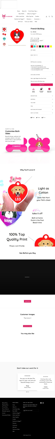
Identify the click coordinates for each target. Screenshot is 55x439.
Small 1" (41, 40)
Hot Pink (45, 46)
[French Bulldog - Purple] (10, 353)
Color (33, 44)
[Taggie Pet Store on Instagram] (43, 403)
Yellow (51, 46)
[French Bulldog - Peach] (5, 353)
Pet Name (33, 50)
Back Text (33, 55)
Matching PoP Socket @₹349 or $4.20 (39, 67)
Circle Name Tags (32, 11)
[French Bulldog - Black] (6, 353)
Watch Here (27, 301)
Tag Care (33, 102)
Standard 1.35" (35, 40)
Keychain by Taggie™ (20, 19)
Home (18, 11)
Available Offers (35, 74)
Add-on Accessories (36, 65)
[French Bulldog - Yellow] (12, 353)
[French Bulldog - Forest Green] (8, 353)
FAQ (36, 21)
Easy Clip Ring (34, 112)
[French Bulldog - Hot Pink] (9, 353)
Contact (3, 413)
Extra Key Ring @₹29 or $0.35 (37, 69)
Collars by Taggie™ (31, 13)
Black (40, 46)
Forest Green (43, 46)
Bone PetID (21, 13)
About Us (24, 11)
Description (34, 95)
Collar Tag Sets (29, 16)
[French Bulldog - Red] (2, 353)
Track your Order (29, 21)
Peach (37, 46)
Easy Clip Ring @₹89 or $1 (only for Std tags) (40, 68)
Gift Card (20, 21)
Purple (48, 46)
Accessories (37, 19)
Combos (37, 16)
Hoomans (29, 19)
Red (32, 46)
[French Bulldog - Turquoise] (4, 353)
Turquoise (34, 46)
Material (33, 99)
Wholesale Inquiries (6, 411)
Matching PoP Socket (36, 109)
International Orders (6, 415)
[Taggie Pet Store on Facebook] (41, 403)
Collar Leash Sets (20, 16)
